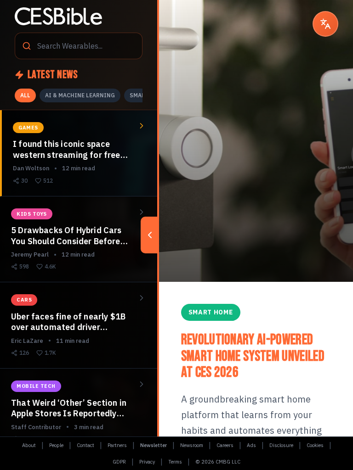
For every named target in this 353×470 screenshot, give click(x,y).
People (56, 445)
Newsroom (191, 445)
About (29, 445)
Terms (175, 462)
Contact (85, 445)
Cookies (315, 445)
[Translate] (325, 24)
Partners (117, 445)
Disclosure (281, 445)
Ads (251, 445)
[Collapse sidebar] (150, 235)
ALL (25, 95)
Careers (224, 445)
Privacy (147, 462)
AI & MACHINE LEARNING (80, 95)
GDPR (119, 462)
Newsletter (153, 445)
